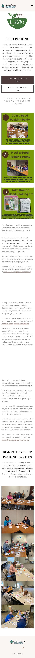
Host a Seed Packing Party (17, 89)
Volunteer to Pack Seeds (17, 80)
